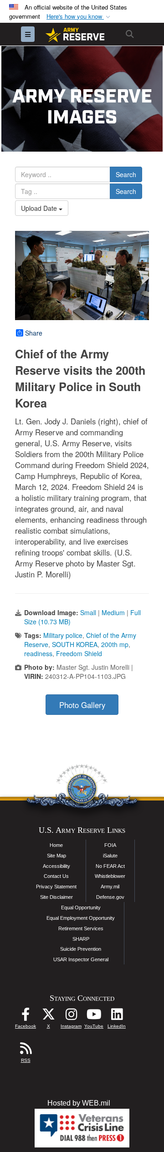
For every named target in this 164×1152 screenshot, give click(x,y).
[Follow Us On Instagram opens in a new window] (71, 1016)
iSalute (110, 855)
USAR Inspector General (80, 959)
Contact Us (56, 876)
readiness (38, 653)
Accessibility (56, 866)
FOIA (110, 845)
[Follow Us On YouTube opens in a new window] (93, 1016)
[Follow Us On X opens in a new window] (48, 1016)
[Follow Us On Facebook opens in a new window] (25, 1016)
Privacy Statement (56, 886)
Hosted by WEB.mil (78, 1103)
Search (126, 174)
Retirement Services (80, 928)
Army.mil (110, 886)
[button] (79, 16)
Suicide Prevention (80, 949)
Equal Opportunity (81, 907)
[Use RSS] (25, 1051)
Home (56, 845)
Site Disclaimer (56, 897)
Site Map (56, 855)
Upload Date (40, 208)
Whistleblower (110, 876)
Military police (62, 635)
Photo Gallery (82, 704)
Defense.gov (110, 897)
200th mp (114, 644)
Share (33, 332)
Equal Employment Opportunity (80, 918)
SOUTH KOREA (74, 644)
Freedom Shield (79, 653)
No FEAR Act (110, 866)
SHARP (80, 939)
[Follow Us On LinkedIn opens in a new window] (116, 1016)
